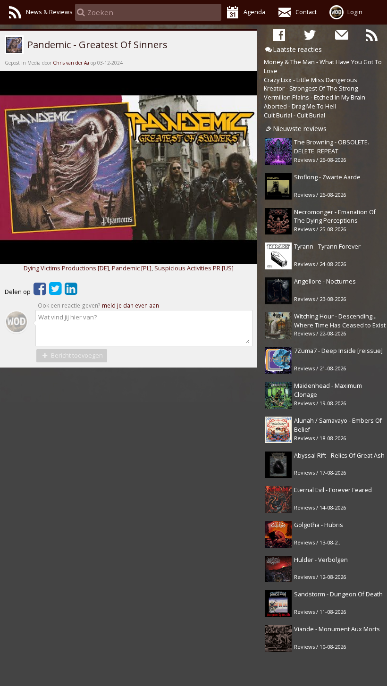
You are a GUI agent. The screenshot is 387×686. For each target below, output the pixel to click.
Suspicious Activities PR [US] (194, 268)
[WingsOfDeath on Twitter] (310, 34)
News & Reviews (49, 12)
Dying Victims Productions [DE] (66, 268)
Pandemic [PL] (131, 268)
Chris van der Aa (71, 62)
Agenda (254, 12)
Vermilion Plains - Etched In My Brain (314, 97)
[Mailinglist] (341, 34)
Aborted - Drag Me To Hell (300, 106)
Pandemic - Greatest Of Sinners (96, 44)
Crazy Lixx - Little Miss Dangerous (310, 80)
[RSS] (371, 34)
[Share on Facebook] (40, 292)
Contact (306, 12)
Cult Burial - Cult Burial (294, 115)
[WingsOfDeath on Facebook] (279, 34)
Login (354, 12)
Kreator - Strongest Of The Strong (311, 88)
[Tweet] (55, 292)
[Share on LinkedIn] (71, 292)
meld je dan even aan (130, 305)
